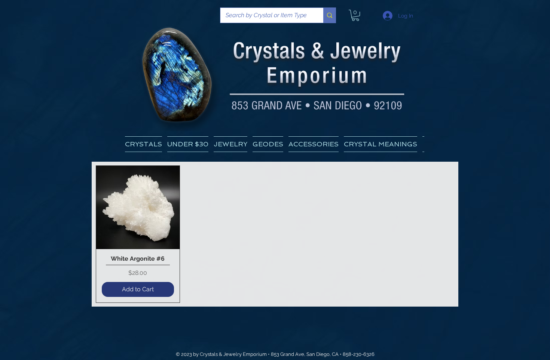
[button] (380, 144)
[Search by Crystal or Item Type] (329, 15)
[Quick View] (138, 207)
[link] (355, 15)
